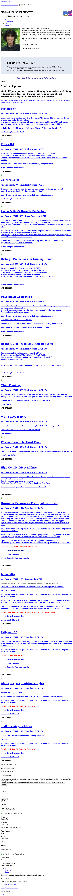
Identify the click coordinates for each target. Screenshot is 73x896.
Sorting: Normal (18, 100)
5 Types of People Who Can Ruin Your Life (29, 487)
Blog (6, 868)
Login (2, 894)
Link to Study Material (10, 620)
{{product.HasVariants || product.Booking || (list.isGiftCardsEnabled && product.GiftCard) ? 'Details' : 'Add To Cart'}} (33, 782)
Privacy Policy (9, 870)
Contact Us (8, 25)
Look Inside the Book (9, 455)
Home (6, 20)
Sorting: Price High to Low (49, 100)
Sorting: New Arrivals (64, 100)
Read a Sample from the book (12, 167)
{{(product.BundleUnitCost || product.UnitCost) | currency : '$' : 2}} (21, 779)
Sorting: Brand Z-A (19, 102)
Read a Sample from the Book (12, 132)
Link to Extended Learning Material (15, 558)
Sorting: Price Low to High (32, 100)
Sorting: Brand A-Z (6, 102)
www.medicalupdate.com (8, 884)
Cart (6, 23)
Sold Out (4, 784)
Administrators (9, 21)
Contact (7, 872)
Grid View (4, 100)
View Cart (4, 799)
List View (11, 100)
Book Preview (6, 404)
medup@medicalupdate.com (9, 5)
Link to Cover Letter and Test (12, 616)
